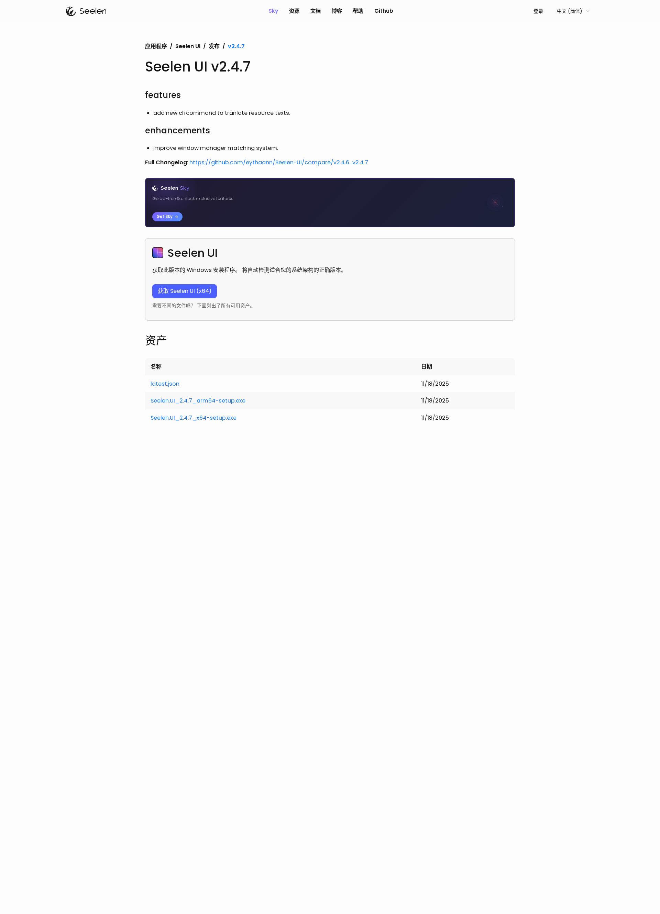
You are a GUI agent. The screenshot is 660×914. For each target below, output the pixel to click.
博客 (337, 10)
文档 (315, 10)
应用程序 (156, 46)
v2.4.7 (236, 46)
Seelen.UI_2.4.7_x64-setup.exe (193, 418)
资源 (294, 10)
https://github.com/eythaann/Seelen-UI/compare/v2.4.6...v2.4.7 (278, 162)
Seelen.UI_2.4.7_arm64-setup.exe (198, 401)
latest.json (165, 384)
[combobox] (570, 11)
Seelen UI (187, 46)
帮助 (358, 10)
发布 (214, 46)
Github (383, 10)
